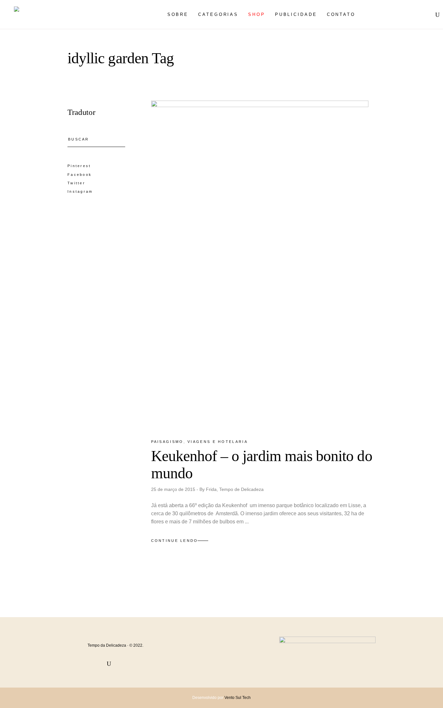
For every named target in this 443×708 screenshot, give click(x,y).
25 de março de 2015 (174, 489)
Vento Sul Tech (237, 697)
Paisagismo (167, 442)
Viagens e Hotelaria (217, 442)
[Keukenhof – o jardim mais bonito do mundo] (259, 264)
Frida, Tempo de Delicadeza (235, 489)
